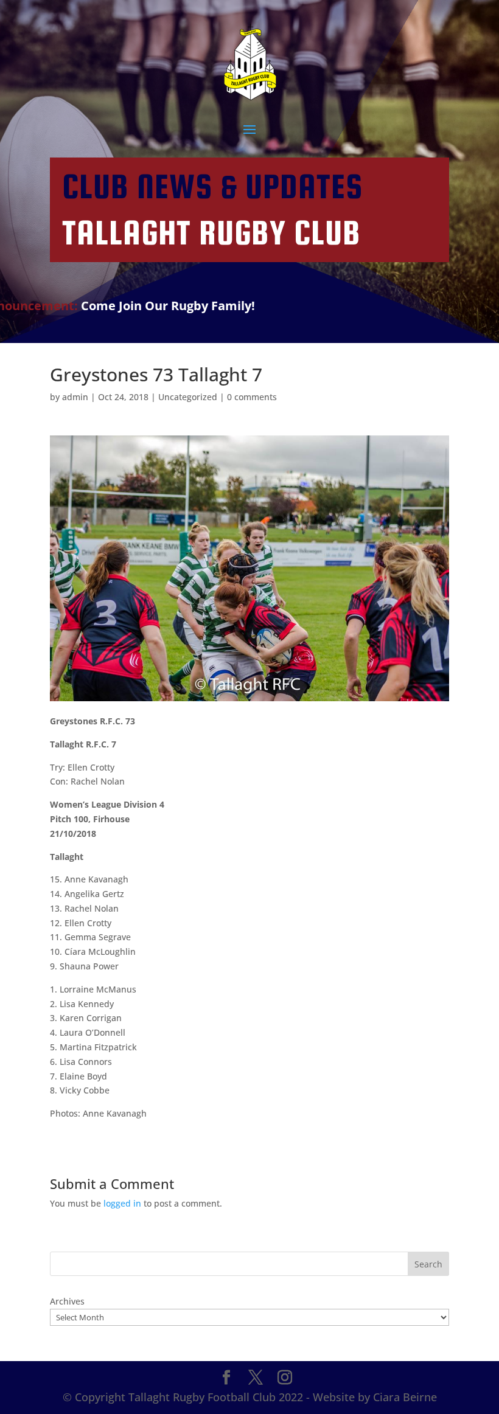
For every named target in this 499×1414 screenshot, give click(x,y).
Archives (67, 1301)
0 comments (252, 397)
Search (428, 1264)
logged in (122, 1203)
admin (75, 397)
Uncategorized (187, 397)
